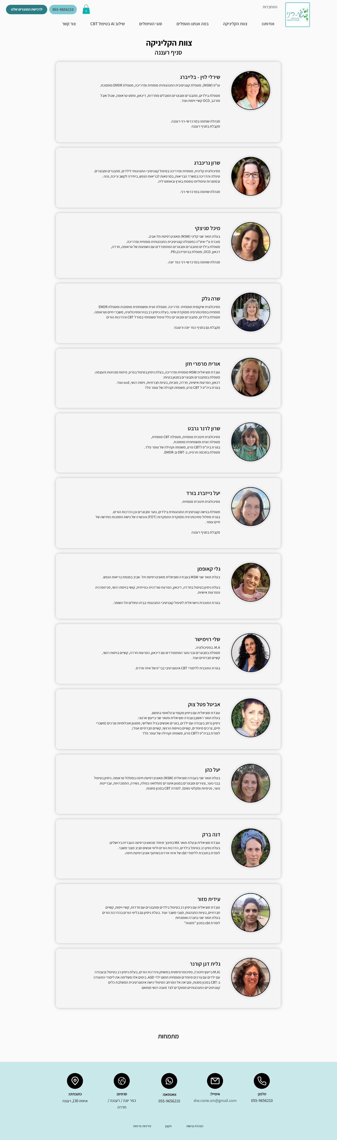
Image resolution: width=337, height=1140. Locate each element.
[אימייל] (215, 1081)
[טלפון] (262, 1081)
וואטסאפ (169, 1094)
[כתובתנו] (75, 1081)
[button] (86, 9)
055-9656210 (262, 1100)
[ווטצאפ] (169, 1081)
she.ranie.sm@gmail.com (215, 1100)
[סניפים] (122, 1081)
